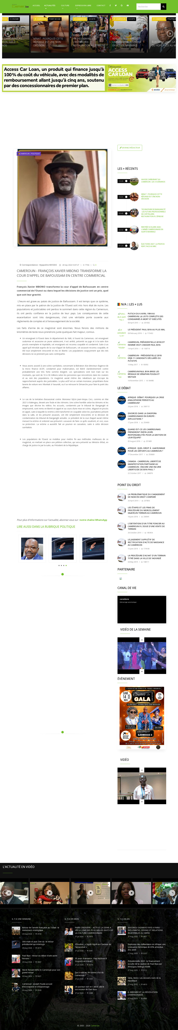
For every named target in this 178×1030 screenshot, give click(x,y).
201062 (147, 323)
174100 (146, 548)
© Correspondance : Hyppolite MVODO (38, 265)
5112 (145, 970)
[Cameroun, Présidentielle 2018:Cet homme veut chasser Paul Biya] (122, 345)
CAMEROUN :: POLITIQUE (29, 153)
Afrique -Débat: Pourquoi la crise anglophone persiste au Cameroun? (146, 400)
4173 (39, 948)
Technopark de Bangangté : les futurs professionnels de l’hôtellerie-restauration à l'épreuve (89, 38)
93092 (145, 364)
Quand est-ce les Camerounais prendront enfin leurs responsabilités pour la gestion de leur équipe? (147, 433)
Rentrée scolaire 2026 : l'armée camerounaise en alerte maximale (127, 42)
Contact (101, 5)
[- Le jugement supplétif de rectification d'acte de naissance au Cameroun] (122, 542)
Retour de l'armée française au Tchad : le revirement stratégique (40, 929)
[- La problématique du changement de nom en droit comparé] (122, 497)
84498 (151, 380)
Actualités (49, 5)
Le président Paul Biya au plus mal (146, 329)
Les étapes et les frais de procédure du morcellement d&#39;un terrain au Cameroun (144, 510)
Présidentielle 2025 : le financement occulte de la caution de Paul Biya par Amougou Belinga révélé (145, 964)
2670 (90, 936)
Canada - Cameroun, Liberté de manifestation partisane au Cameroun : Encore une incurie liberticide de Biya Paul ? (144, 465)
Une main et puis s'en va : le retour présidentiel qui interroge (38, 943)
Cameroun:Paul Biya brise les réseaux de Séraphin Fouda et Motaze (144, 374)
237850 (147, 500)
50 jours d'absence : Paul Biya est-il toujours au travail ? (91, 960)
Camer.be (95, 1025)
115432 (150, 333)
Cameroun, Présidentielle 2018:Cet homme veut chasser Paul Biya (146, 343)
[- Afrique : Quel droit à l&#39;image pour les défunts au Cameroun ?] (122, 451)
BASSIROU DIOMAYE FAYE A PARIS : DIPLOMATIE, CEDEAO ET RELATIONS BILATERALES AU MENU (145, 930)
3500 (39, 990)
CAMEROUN (41, 19)
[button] (163, 6)
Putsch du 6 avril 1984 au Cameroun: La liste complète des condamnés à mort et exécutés (145, 316)
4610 (145, 984)
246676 (149, 473)
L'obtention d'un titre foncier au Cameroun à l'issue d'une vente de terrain (146, 526)
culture (65, 5)
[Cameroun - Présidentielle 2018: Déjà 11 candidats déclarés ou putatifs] (122, 358)
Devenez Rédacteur (131, 147)
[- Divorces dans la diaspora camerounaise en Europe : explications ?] (122, 416)
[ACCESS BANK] (89, 78)
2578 (90, 965)
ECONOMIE (14, 19)
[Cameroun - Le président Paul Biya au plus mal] (122, 332)
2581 (90, 951)
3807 (39, 962)
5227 (145, 953)
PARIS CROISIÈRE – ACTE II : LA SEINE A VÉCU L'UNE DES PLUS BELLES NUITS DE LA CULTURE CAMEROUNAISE (94, 930)
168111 (146, 562)
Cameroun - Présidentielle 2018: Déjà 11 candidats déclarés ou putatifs (145, 358)
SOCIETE (92, 19)
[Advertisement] (89, 113)
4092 (145, 998)
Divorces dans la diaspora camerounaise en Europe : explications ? (142, 416)
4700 (39, 934)
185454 (149, 532)
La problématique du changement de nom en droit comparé (146, 495)
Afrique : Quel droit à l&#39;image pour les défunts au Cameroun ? (146, 449)
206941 (146, 516)
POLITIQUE (172, 19)
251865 (148, 441)
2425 (90, 979)
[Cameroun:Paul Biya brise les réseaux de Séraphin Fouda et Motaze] (122, 374)
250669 (151, 454)
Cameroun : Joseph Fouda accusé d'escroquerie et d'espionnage (37, 985)
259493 (146, 422)
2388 (90, 993)
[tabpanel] (32, 549)
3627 (39, 976)
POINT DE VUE (54, 19)
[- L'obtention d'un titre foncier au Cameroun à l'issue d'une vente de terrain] (122, 526)
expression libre (83, 5)
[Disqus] (62, 617)
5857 (145, 936)
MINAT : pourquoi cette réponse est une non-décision (48, 42)
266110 (146, 406)
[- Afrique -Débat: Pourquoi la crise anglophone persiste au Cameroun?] (122, 400)
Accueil (36, 5)
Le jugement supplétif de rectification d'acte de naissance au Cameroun (146, 542)
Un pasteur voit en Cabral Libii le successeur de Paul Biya (89, 988)
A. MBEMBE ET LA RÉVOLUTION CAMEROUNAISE (143, 993)
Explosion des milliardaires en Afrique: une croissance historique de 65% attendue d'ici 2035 (147, 947)
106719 (147, 348)
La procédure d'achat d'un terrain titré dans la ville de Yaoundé (146, 557)
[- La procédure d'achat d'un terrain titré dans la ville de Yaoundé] (122, 558)
